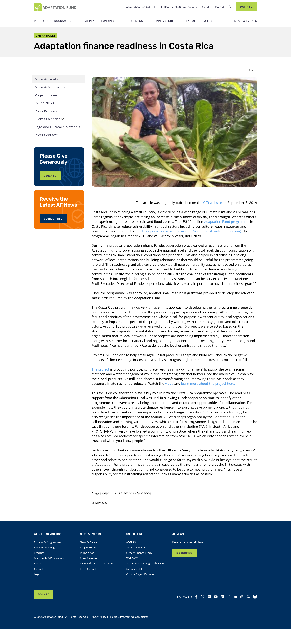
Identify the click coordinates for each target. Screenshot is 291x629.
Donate (246, 6)
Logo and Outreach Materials (57, 127)
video (169, 383)
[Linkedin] (222, 596)
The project (100, 369)
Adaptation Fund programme (226, 221)
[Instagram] (242, 596)
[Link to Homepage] (55, 7)
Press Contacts (46, 135)
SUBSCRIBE (53, 218)
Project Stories (46, 95)
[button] (230, 6)
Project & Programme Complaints (128, 617)
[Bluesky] (255, 596)
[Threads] (248, 596)
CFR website (212, 202)
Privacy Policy (98, 617)
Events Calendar (47, 119)
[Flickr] (209, 596)
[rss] (229, 596)
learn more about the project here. (208, 383)
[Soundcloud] (235, 596)
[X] (203, 596)
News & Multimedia (50, 87)
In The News (44, 103)
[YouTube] (216, 596)
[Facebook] (196, 596)
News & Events (46, 79)
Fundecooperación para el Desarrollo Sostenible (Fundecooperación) (188, 231)
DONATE (50, 175)
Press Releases (46, 111)
